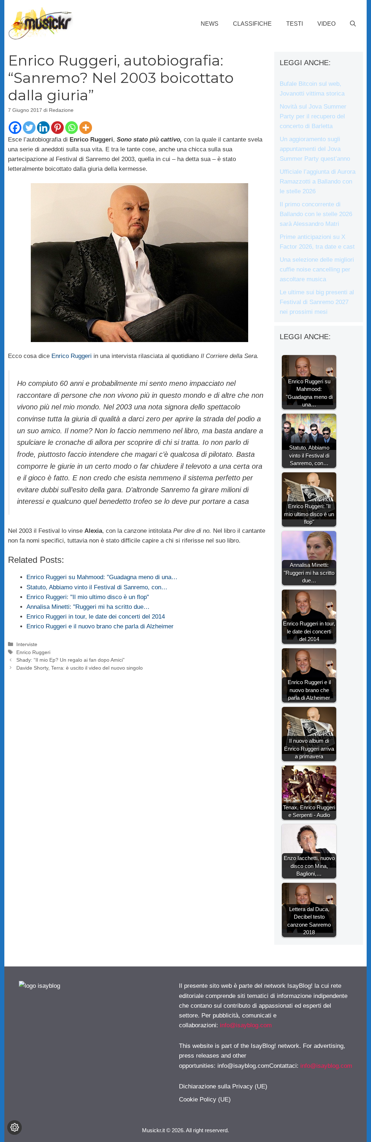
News (209, 24)
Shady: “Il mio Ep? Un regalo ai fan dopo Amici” (70, 660)
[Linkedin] (43, 127)
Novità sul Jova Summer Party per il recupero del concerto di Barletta (313, 116)
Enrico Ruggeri (71, 356)
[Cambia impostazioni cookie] (14, 1127)
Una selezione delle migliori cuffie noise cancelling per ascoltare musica (317, 269)
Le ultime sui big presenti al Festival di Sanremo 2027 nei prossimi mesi (317, 302)
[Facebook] (15, 127)
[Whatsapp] (71, 127)
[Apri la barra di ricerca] (353, 24)
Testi (294, 24)
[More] (85, 127)
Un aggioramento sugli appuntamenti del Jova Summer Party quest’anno (315, 149)
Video (326, 24)
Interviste (26, 644)
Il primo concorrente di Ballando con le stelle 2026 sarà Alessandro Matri (316, 214)
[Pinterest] (57, 127)
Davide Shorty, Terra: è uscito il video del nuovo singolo (79, 668)
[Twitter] (29, 127)
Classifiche (252, 24)
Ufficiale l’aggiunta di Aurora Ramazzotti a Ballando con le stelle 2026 (317, 181)
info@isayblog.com (246, 1025)
